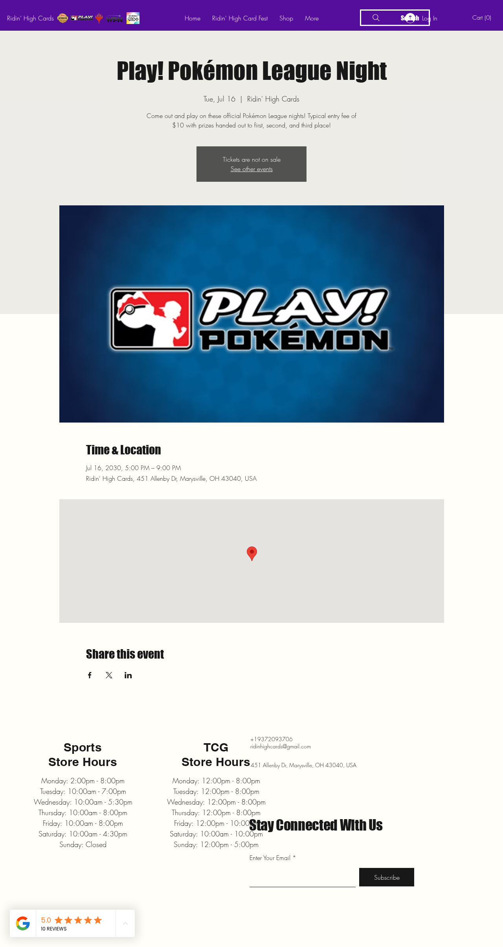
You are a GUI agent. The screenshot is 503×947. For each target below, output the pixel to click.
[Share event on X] (109, 675)
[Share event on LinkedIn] (128, 675)
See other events (252, 168)
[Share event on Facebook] (90, 675)
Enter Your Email (270, 858)
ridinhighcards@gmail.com (280, 746)
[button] (483, 17)
